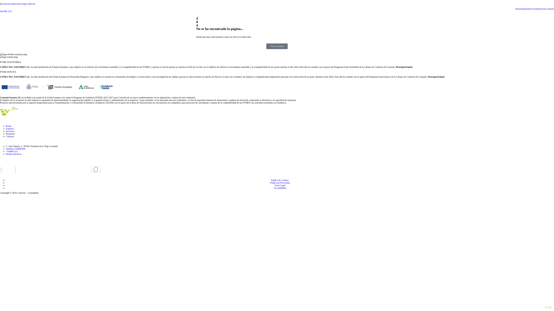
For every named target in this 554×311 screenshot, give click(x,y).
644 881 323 (6, 11)
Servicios (532, 9)
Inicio (518, 9)
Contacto (550, 9)
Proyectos (541, 9)
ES (550, 307)
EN (546, 307)
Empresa (524, 9)
